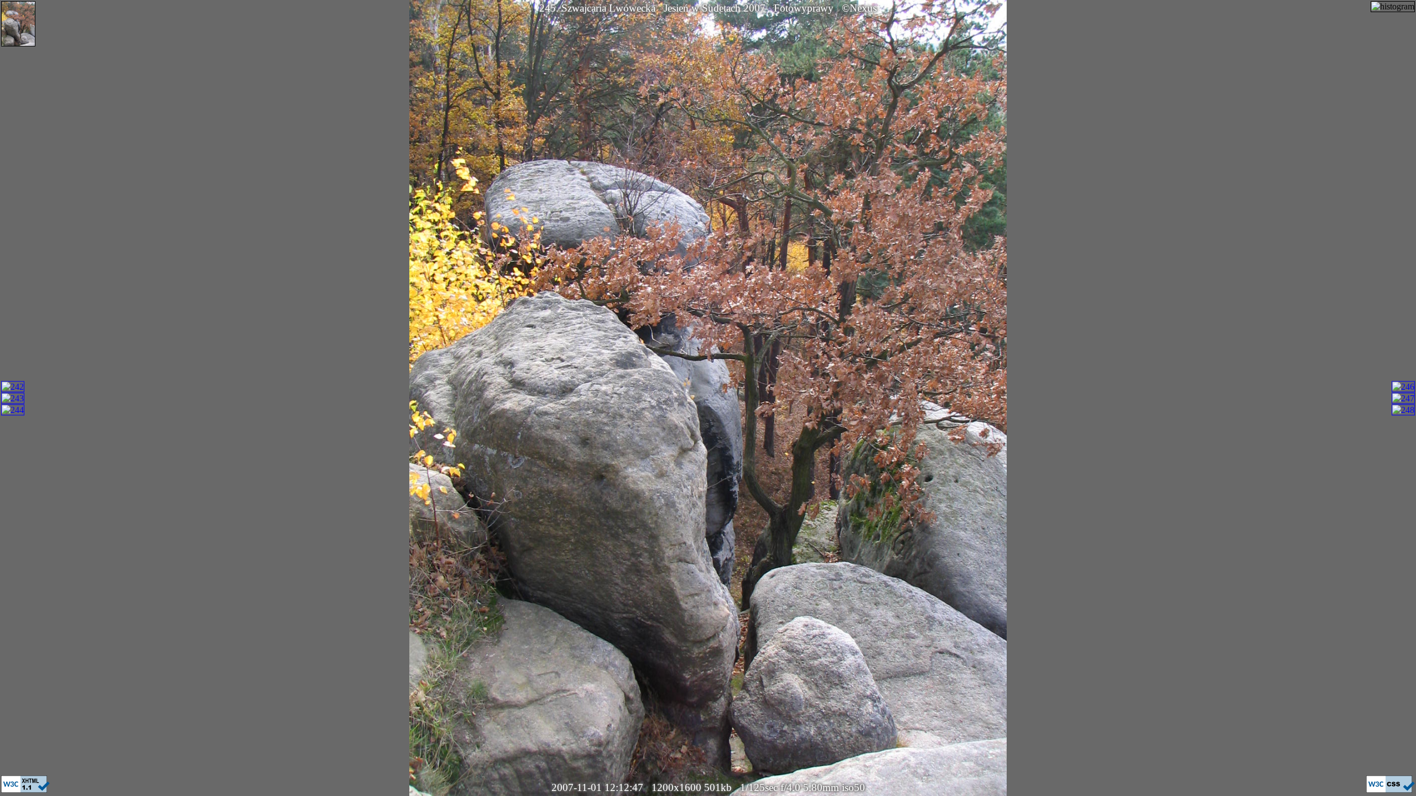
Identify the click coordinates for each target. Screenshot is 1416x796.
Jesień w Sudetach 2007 (715, 8)
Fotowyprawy (804, 8)
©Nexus (859, 8)
